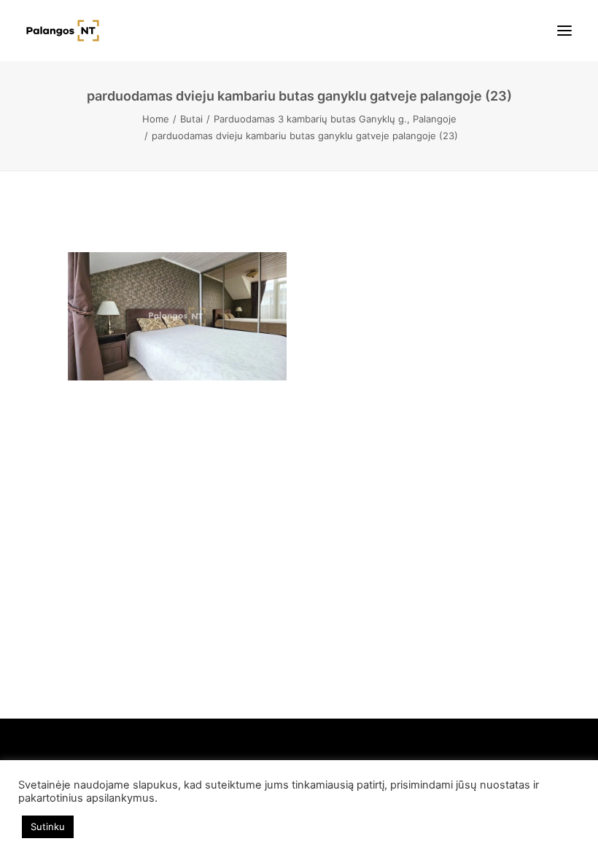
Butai (191, 119)
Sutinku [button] (48, 826)
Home (155, 119)
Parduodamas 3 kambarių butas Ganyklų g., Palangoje (335, 119)
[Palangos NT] (62, 31)
